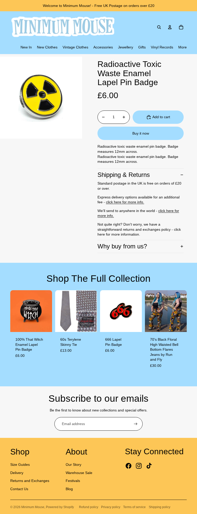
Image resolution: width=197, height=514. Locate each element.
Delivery (16, 473)
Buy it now (140, 133)
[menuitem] (26, 47)
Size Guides (20, 464)
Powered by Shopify (60, 507)
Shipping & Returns (123, 174)
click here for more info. (125, 202)
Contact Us (19, 489)
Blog (69, 489)
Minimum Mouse (32, 507)
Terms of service (134, 507)
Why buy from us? (122, 246)
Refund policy (88, 507)
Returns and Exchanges (29, 481)
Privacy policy (110, 507)
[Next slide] (48, 311)
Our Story (73, 464)
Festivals (73, 481)
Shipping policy (159, 507)
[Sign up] (135, 424)
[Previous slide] (14, 311)
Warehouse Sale (79, 473)
